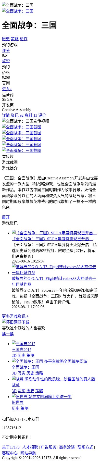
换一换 (8, 334)
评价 (42, 115)
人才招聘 (30, 447)
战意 (16, 385)
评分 (6, 51)
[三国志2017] (23, 344)
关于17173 (11, 447)
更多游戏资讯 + (15, 316)
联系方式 (85, 447)
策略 (15, 39)
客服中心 (10, 453)
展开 (6, 217)
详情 (6, 115)
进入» (7, 89)
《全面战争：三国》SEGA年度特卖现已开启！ (52, 239)
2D (14, 355)
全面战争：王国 (25, 367)
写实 (21, 373)
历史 (6, 39)
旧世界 (18, 402)
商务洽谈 (67, 447)
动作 (23, 39)
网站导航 (28, 453)
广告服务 (48, 447)
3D (14, 373)
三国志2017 (21, 350)
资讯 (17, 115)
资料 (31, 115)
